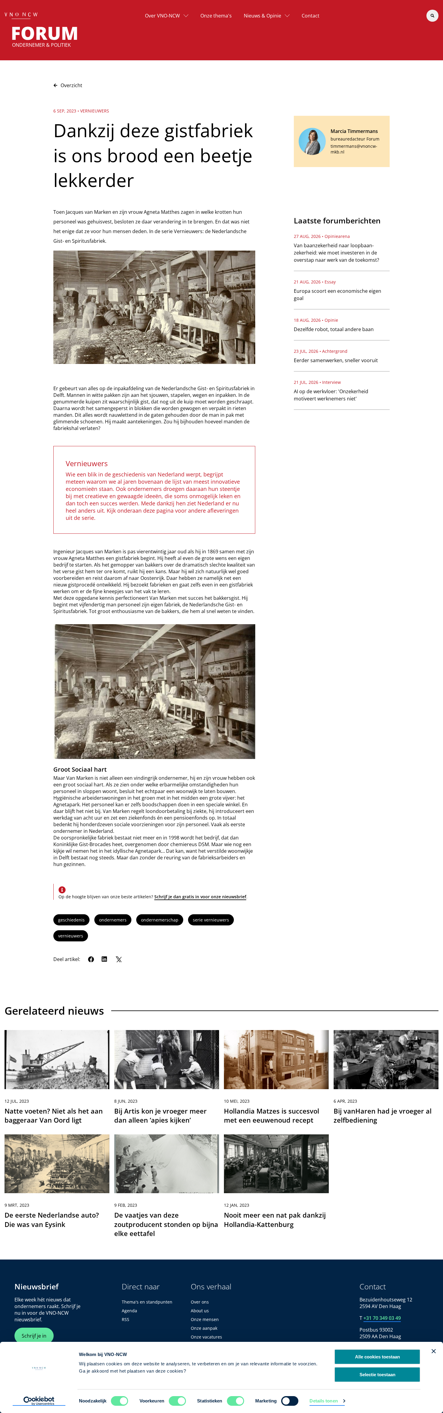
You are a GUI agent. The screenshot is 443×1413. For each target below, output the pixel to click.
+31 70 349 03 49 (382, 1318)
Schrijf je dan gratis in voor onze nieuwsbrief (200, 896)
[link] (57, 1079)
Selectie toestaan (377, 1374)
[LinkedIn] (105, 959)
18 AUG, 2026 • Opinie (316, 320)
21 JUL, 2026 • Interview (317, 382)
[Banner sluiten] (434, 1351)
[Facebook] (91, 959)
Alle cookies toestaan (377, 1356)
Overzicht (71, 85)
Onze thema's (216, 15)
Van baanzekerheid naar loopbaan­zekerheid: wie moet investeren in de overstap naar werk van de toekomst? (336, 252)
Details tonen (323, 1400)
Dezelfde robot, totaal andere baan (334, 329)
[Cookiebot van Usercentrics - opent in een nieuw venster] (39, 1401)
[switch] (177, 1401)
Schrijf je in (34, 1335)
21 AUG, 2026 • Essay (315, 282)
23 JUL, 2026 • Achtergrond (320, 351)
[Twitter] (118, 959)
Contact (310, 15)
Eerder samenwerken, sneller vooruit (336, 360)
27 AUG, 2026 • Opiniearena (322, 236)
